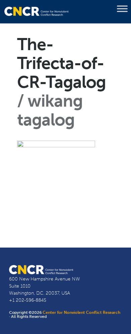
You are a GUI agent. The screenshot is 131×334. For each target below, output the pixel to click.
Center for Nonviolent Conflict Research (81, 312)
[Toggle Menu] (122, 8)
